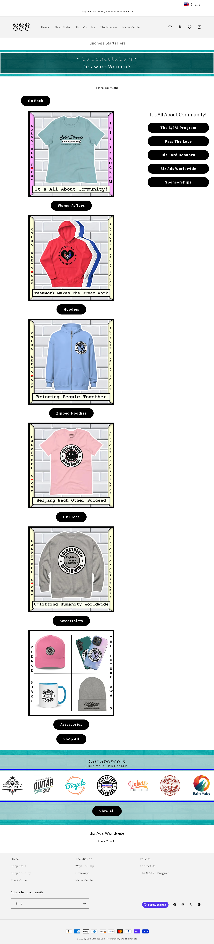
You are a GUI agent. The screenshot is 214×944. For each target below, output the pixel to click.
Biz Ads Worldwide (107, 833)
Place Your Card (107, 87)
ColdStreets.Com (95, 938)
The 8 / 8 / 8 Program (154, 873)
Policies (145, 859)
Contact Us (147, 866)
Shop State (18, 866)
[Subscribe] (84, 903)
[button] (170, 27)
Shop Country (21, 873)
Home (15, 859)
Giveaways (82, 873)
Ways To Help (84, 866)
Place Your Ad (107, 841)
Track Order (19, 880)
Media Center (84, 880)
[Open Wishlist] (189, 27)
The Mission (83, 859)
